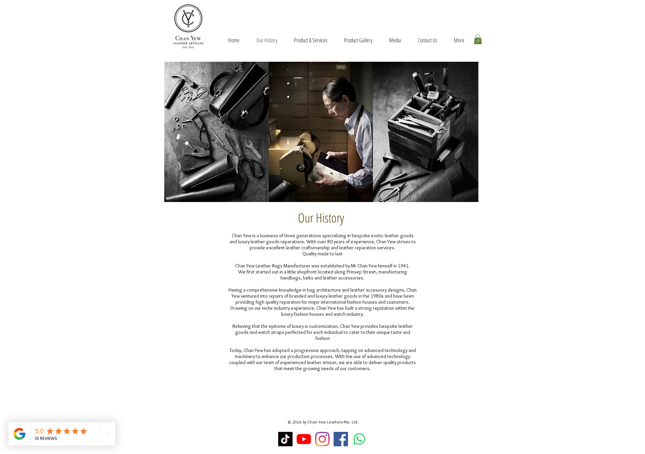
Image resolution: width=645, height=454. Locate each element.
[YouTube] (304, 439)
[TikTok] (285, 439)
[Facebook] (341, 439)
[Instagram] (322, 439)
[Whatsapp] (359, 439)
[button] (478, 39)
